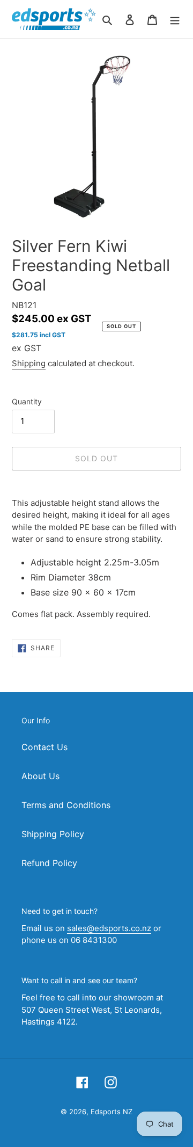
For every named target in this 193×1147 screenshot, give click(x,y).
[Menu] (175, 19)
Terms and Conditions (65, 805)
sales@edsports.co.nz (109, 928)
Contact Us (44, 747)
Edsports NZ (111, 1111)
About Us (40, 776)
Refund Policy (49, 863)
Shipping (29, 363)
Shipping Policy (52, 834)
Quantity (27, 401)
